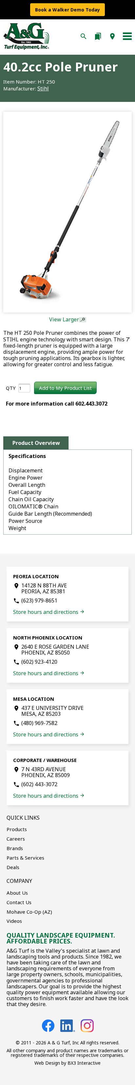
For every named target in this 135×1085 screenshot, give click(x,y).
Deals (13, 867)
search (83, 36)
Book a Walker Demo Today (67, 10)
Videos (14, 921)
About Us (17, 892)
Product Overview (36, 443)
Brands (15, 848)
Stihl (43, 88)
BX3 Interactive (84, 1063)
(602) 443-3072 (39, 784)
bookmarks (98, 36)
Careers (16, 838)
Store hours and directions (49, 612)
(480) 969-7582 (39, 723)
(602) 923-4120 (39, 661)
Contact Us (19, 902)
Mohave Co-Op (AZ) (29, 911)
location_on (112, 36)
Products (17, 829)
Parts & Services (25, 857)
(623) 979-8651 (39, 600)
